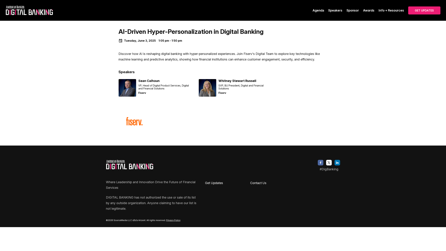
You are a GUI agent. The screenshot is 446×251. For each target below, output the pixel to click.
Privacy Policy (173, 220)
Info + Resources (391, 10)
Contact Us (258, 183)
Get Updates (424, 10)
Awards (368, 10)
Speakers (335, 10)
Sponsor (353, 10)
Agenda (318, 10)
